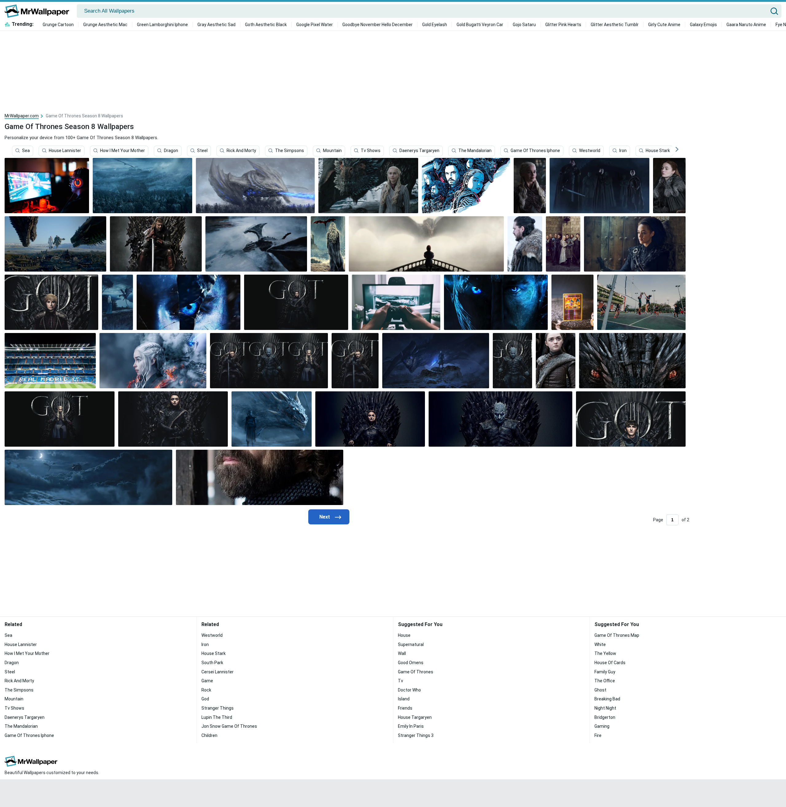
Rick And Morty (241, 150)
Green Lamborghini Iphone (162, 24)
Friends (405, 708)
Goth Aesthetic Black (266, 24)
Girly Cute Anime (664, 24)
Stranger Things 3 (416, 735)
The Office (604, 680)
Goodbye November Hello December (377, 24)
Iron (623, 150)
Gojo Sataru (524, 24)
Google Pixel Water (314, 24)
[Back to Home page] (39, 11)
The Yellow (605, 653)
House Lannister (65, 150)
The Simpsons (289, 150)
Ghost (600, 690)
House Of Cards (609, 662)
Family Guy (604, 671)
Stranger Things (217, 708)
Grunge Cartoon (58, 24)
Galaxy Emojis (703, 24)
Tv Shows (370, 150)
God (205, 698)
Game (207, 680)
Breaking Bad (607, 698)
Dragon (171, 150)
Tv (400, 680)
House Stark (658, 150)
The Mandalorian (475, 150)
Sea (26, 150)
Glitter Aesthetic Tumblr (615, 24)
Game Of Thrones (415, 671)
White (600, 644)
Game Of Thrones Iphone (535, 150)
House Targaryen (415, 717)
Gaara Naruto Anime (746, 24)
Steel (202, 150)
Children (209, 735)
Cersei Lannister (217, 671)
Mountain (332, 150)
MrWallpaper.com (22, 115)
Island (404, 698)
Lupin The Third (216, 717)
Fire (597, 735)
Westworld (589, 150)
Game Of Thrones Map (616, 635)
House (404, 635)
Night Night (605, 708)
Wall (402, 653)
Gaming (601, 726)
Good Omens (410, 662)
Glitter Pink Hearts (563, 24)
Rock (206, 690)
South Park (212, 662)
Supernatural (411, 644)
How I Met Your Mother (122, 150)
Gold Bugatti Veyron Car (480, 24)
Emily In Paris (411, 726)
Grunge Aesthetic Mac (105, 24)
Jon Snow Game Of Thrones (229, 726)
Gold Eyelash (434, 24)
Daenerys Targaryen (419, 150)
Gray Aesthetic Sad (216, 24)
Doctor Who (409, 690)
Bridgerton (604, 717)
